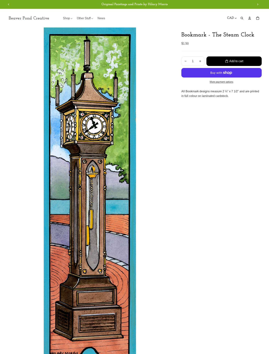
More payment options (221, 81)
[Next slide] (258, 4)
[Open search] (242, 18)
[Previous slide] (9, 4)
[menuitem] (68, 18)
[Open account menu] (250, 18)
